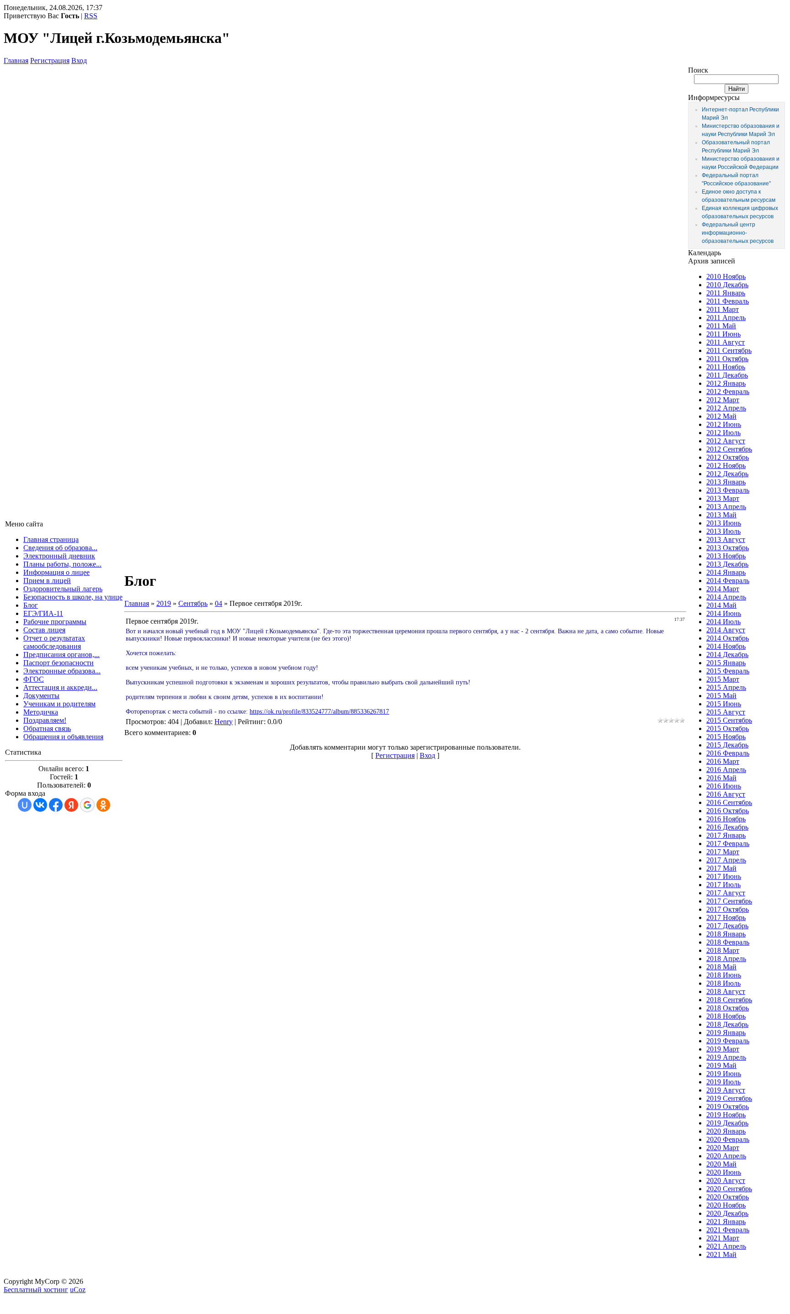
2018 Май (721, 967)
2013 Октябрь (727, 548)
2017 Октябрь (727, 909)
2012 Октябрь (727, 457)
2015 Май (721, 695)
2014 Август (725, 630)
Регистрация (49, 60)
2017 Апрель (726, 860)
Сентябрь (193, 603)
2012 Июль (723, 432)
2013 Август (725, 539)
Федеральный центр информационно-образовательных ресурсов (738, 232)
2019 (163, 603)
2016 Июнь (723, 786)
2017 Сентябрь (729, 901)
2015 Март (722, 679)
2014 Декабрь (727, 654)
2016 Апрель (726, 769)
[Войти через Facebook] (56, 805)
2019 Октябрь (727, 1106)
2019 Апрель (726, 1057)
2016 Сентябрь (729, 802)
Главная (16, 60)
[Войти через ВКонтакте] (40, 805)
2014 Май (721, 605)
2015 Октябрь (727, 728)
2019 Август (725, 1090)
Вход (79, 60)
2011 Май (721, 326)
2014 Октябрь (727, 638)
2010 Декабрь (727, 285)
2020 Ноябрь (726, 1205)
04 (218, 603)
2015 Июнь (723, 704)
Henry (223, 721)
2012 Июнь (723, 424)
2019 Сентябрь (729, 1098)
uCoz (77, 1289)
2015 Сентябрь (729, 720)
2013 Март (722, 498)
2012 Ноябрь (726, 465)
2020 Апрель (726, 1156)
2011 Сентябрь (729, 350)
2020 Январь (726, 1131)
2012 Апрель (726, 408)
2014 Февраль (727, 580)
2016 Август (725, 794)
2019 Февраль (727, 1041)
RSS (90, 16)
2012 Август (725, 441)
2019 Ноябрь (726, 1115)
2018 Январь (726, 934)
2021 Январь (726, 1221)
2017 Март (722, 852)
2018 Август (725, 991)
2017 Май (721, 868)
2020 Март (722, 1147)
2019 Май (721, 1065)
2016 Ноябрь (726, 819)
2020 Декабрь (727, 1213)
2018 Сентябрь (729, 1000)
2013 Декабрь (727, 564)
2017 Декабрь (727, 926)
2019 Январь (726, 1032)
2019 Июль (723, 1082)
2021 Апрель (726, 1246)
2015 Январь (726, 663)
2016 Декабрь (727, 827)
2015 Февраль (727, 671)
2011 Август (725, 342)
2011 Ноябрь (725, 367)
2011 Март (722, 309)
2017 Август (725, 893)
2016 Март (722, 761)
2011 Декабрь (727, 375)
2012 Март (722, 400)
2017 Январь (726, 835)
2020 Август (725, 1180)
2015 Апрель (726, 687)
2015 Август (725, 712)
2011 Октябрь (727, 359)
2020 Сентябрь (729, 1189)
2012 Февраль (727, 391)
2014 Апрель (726, 597)
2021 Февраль (727, 1230)
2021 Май (721, 1254)
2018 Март (722, 950)
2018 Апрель (726, 958)
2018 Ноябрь (726, 1016)
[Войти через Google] (87, 805)
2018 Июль (723, 983)
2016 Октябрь (727, 811)
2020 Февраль (727, 1139)
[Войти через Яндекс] (71, 805)
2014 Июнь (723, 613)
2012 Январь (726, 383)
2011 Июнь (723, 334)
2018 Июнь (723, 975)
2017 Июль (723, 884)
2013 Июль (723, 531)
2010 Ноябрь (726, 276)
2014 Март (722, 589)
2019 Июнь (723, 1073)
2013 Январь (726, 482)
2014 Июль (723, 621)
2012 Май (721, 416)
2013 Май (721, 515)
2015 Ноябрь (726, 737)
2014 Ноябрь (726, 646)
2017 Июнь (723, 876)
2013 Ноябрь (726, 556)
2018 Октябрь (727, 1008)
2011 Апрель (726, 317)
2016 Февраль (727, 753)
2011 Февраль (727, 301)
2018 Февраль (727, 942)
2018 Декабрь (727, 1024)
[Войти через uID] (25, 805)
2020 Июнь (723, 1172)
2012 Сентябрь (729, 449)
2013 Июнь (723, 523)
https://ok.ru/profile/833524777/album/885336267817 (319, 711)
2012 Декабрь (727, 474)
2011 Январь (725, 293)
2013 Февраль (727, 490)
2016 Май (721, 778)
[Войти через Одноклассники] (103, 805)
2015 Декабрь (727, 745)
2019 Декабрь (727, 1123)
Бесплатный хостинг (36, 1289)
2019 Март (722, 1049)
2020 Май (721, 1164)
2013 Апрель (726, 506)
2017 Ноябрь (726, 917)
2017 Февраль (727, 843)
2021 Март (722, 1238)
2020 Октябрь (727, 1197)
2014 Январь (726, 572)
